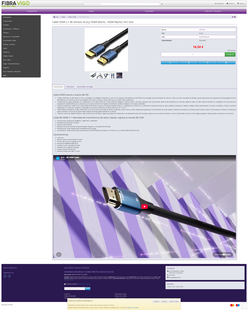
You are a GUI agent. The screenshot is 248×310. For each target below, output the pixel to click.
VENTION (202, 30)
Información (70, 87)
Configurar (156, 301)
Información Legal (120, 294)
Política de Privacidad (69, 280)
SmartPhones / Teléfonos (11, 29)
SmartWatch (149, 11)
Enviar (87, 288)
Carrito (241, 3)
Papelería (6, 68)
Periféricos (6, 52)
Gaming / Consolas (9, 44)
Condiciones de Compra (71, 298)
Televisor (6, 33)
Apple (4, 75)
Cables (5, 48)
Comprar (230, 54)
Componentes (7, 21)
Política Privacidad (70, 296)
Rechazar (164, 301)
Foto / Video (7, 60)
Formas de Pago (120, 298)
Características (58, 87)
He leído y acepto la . (78, 284)
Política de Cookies (133, 307)
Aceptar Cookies (174, 301)
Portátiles (6, 25)
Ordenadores (7, 17)
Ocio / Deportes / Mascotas (12, 71)
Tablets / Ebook (8, 56)
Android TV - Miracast (213, 11)
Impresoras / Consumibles (11, 37)
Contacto (231, 3)
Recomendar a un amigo (85, 87)
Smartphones (32, 11)
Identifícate (220, 3)
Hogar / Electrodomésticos (11, 64)
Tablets (91, 11)
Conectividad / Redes (9, 40)
